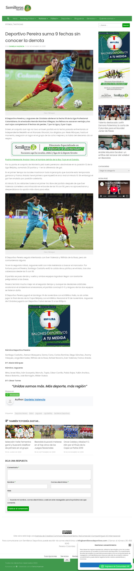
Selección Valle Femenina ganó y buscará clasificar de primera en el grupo (18, 444)
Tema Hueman (38, 566)
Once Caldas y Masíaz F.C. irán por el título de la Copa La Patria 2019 (77, 444)
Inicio (15, 18)
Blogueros (79, 18)
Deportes (65, 18)
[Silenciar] (124, 196)
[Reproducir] (101, 196)
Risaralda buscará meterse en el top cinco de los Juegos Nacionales (48, 444)
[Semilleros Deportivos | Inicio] (18, 8)
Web (9, 491)
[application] (114, 189)
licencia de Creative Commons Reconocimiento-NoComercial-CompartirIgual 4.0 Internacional (77, 536)
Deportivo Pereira (21, 413)
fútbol (31, 413)
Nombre (11, 482)
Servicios (91, 18)
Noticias (42, 18)
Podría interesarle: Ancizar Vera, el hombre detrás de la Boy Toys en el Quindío (42, 159)
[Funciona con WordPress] (16, 566)
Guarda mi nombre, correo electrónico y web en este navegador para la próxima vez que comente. (46, 501)
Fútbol (54, 18)
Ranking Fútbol (27, 18)
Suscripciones (50, 556)
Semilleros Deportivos (62, 413)
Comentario (13, 467)
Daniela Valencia (16, 46)
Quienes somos (106, 18)
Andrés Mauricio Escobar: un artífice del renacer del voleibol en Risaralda (113, 155)
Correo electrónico (60, 482)
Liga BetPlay (48, 413)
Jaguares (38, 413)
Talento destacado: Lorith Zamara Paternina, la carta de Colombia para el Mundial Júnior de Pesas (113, 126)
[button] (130, 545)
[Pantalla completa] (127, 196)
